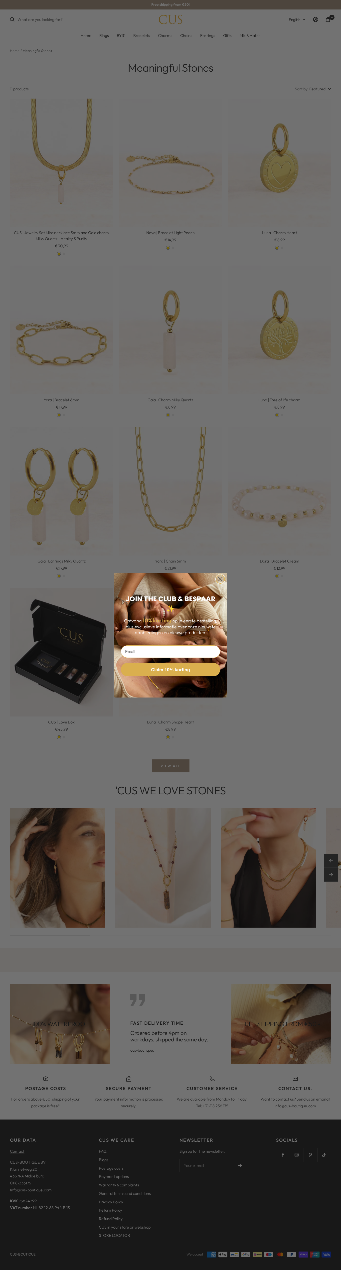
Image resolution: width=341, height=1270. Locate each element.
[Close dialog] (220, 579)
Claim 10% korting (170, 669)
